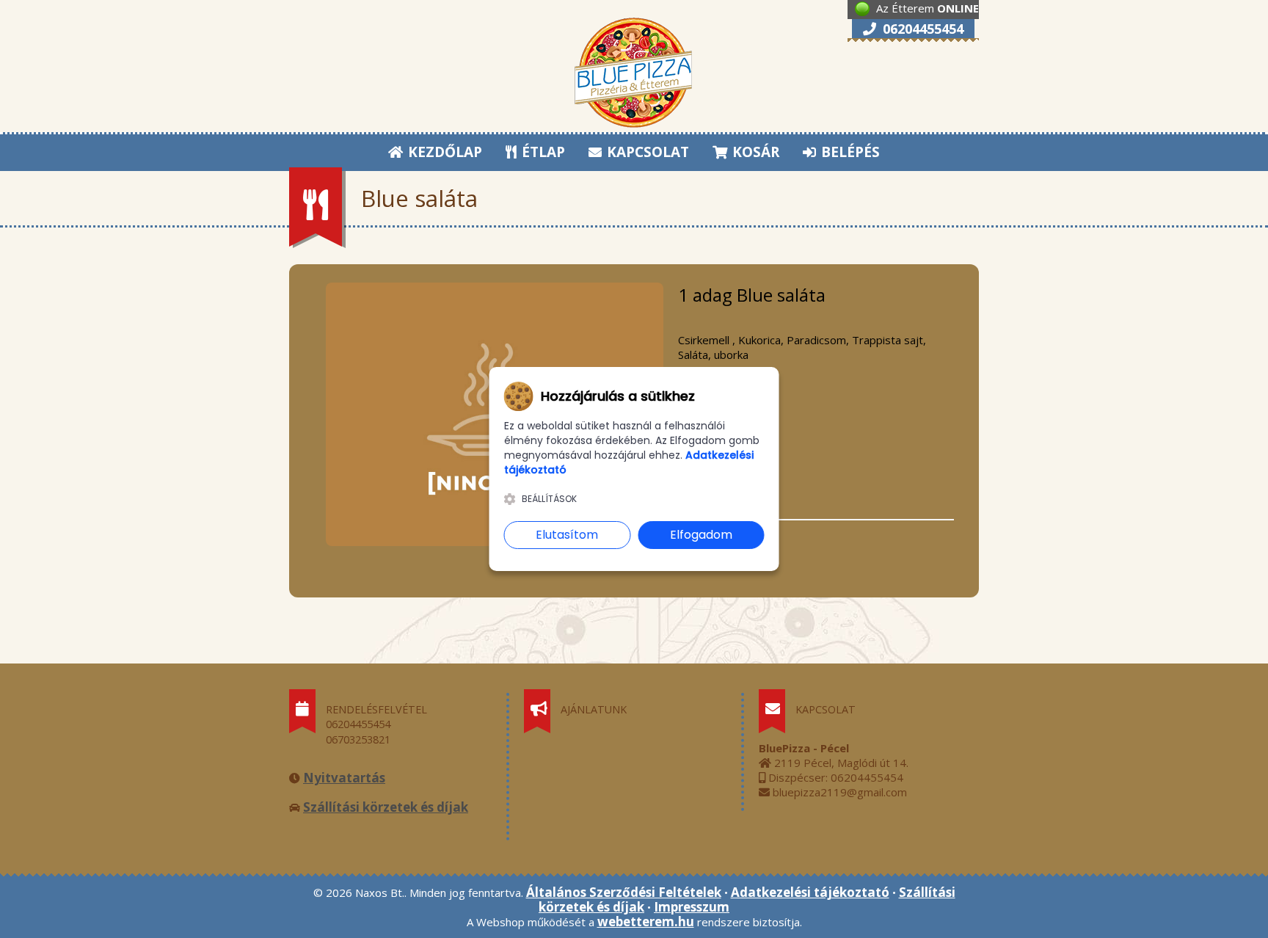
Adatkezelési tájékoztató (810, 892)
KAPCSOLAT (646, 151)
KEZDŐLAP (443, 151)
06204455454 (921, 28)
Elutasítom (567, 534)
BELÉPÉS (848, 151)
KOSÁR (754, 151)
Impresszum (691, 906)
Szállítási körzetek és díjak (385, 807)
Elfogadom (701, 534)
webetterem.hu (645, 921)
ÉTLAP (541, 151)
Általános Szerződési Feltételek (623, 892)
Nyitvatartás (344, 777)
